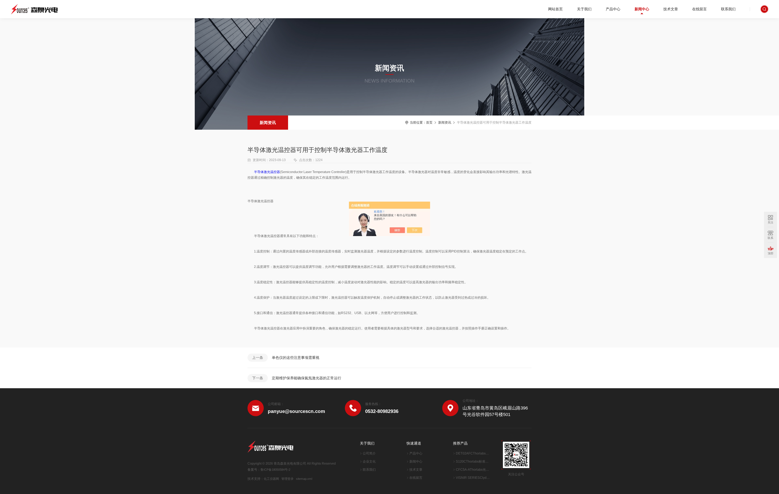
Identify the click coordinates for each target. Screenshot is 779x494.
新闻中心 (642, 9)
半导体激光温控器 (267, 172)
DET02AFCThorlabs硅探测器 (473, 453)
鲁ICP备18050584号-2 (275, 469)
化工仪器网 (271, 478)
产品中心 (613, 9)
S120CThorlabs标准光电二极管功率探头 (473, 461)
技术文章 (670, 9)
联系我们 (728, 9)
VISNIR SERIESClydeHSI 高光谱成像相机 (473, 477)
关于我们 (584, 9)
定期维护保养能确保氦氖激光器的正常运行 (306, 378)
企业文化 (369, 461)
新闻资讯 (268, 122)
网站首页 (555, 9)
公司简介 (369, 453)
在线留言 (699, 9)
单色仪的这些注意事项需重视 (295, 358)
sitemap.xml (304, 478)
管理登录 (287, 478)
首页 (429, 122)
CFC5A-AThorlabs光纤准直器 (473, 469)
